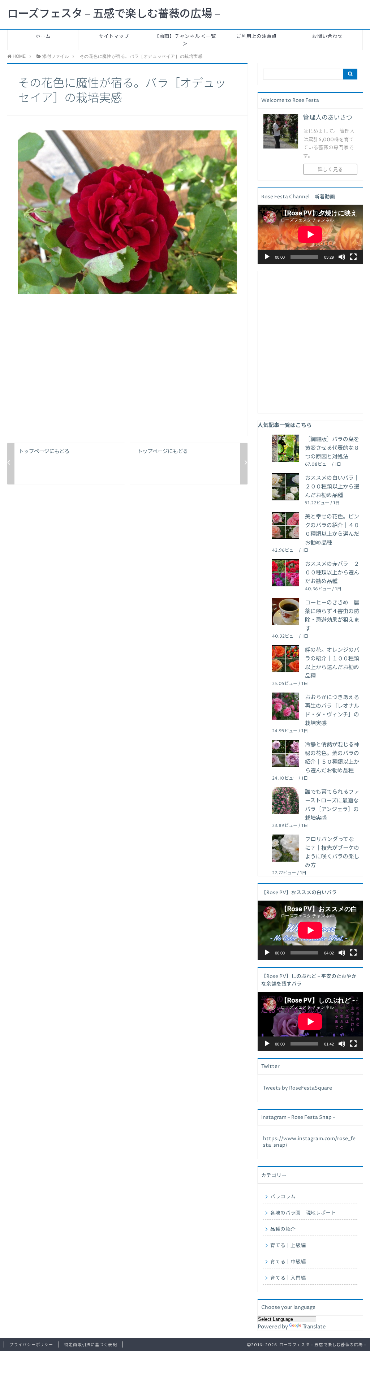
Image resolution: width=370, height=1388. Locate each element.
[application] (310, 234)
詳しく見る (330, 170)
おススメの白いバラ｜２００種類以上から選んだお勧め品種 (332, 486)
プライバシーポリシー (31, 1345)
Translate (314, 1327)
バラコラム (283, 1197)
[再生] (267, 256)
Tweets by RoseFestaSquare (297, 1088)
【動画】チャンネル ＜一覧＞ (185, 40)
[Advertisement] (127, 370)
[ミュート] (341, 256)
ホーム (43, 36)
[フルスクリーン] (353, 256)
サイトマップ (114, 36)
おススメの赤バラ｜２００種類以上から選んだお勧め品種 (332, 572)
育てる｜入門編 (288, 1278)
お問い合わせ (327, 36)
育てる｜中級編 (288, 1262)
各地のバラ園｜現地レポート (303, 1213)
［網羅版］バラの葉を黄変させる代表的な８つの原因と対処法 (332, 448)
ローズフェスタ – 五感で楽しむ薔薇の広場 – (113, 14)
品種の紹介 (283, 1229)
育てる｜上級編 (288, 1245)
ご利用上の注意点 (256, 36)
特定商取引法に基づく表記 (90, 1345)
